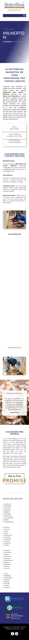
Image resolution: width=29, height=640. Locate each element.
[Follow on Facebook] (12, 633)
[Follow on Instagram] (16, 633)
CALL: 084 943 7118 (14, 10)
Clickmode (16, 629)
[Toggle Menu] (24, 15)
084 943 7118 (17, 42)
